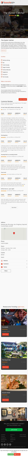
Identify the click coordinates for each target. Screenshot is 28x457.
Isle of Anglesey (19, 6)
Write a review (22, 99)
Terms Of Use (23, 434)
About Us (12, 434)
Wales (6, 6)
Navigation (3, 438)
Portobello (5, 327)
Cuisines (3, 436)
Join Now (14, 430)
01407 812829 (4, 243)
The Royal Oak (6, 360)
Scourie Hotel (6, 392)
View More (14, 207)
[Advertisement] (14, 215)
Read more (4, 50)
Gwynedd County (12, 6)
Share (5, 271)
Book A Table (5, 334)
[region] (14, 234)
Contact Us (12, 438)
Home (2, 6)
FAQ (11, 436)
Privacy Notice (23, 436)
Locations (3, 434)
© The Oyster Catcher (4, 52)
